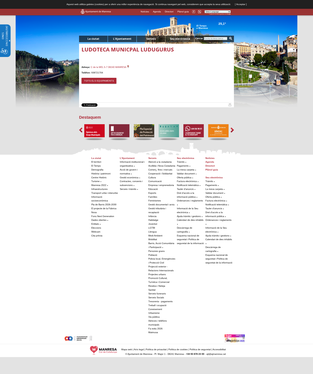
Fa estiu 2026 (155, 328)
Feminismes (154, 200)
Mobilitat (152, 239)
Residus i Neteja (156, 286)
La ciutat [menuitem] (93, 39)
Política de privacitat (156, 349)
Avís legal (139, 349)
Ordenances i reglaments (190, 200)
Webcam (95, 231)
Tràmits (181, 162)
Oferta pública (184, 177)
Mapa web (126, 349)
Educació (153, 189)
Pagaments (183, 165)
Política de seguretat (200, 349)
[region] (213, 27)
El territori (96, 162)
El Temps (96, 165)
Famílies (152, 197)
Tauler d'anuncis (185, 189)
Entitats (95, 224)
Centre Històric (99, 177)
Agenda (157, 11)
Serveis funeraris (157, 293)
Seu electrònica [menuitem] (180, 39)
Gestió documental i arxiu (161, 204)
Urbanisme (154, 313)
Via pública (154, 317)
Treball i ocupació (157, 305)
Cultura (152, 177)
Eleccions (96, 227)
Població (152, 255)
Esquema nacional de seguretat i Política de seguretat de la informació (190, 239)
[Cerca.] (230, 38)
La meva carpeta (185, 169)
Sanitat (152, 290)
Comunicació (155, 181)
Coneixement (155, 309)
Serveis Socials (156, 297)
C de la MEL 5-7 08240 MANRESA (109, 67)
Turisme (95, 181)
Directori (169, 11)
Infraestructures (99, 189)
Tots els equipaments (99, 80)
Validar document (186, 173)
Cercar (199, 38)
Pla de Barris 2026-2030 (103, 204)
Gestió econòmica (129, 177)
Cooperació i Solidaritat (160, 173)
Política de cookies (178, 349)
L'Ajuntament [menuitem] (122, 39)
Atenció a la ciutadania (160, 162)
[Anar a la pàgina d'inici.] (96, 13)
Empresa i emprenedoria (161, 185)
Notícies (145, 11)
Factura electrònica (187, 181)
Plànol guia (183, 11)
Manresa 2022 (98, 185)
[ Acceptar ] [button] (241, 4)
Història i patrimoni (101, 173)
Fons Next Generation (102, 216)
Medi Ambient (155, 235)
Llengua (152, 231)
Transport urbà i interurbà (104, 193)
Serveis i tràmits (128, 189)
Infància (152, 216)
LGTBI (151, 227)
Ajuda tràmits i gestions (189, 216)
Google (229, 14)
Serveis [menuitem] (151, 39)
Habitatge (153, 220)
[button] (80, 130)
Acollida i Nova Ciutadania (161, 165)
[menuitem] (104, 197)
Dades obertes (99, 220)
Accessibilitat (219, 349)
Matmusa (153, 332)
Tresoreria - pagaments (160, 301)
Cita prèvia (96, 235)
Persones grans (156, 251)
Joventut (152, 224)
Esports (152, 193)
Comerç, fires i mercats (160, 169)
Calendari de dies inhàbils (190, 220)
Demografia (97, 169)
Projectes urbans (157, 274)
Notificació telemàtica (188, 185)
